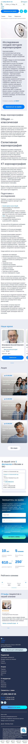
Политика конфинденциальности (9, 716)
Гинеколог (3, 671)
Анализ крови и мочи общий (10, 206)
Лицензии (3, 684)
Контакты (3, 683)
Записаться (12, 357)
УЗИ (3, 216)
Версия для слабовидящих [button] (15, 649)
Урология (3, 673)
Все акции (14, 448)
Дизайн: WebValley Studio (7, 723)
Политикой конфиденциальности (12, 528)
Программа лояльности (7, 657)
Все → (2, 675)
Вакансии (3, 686)
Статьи (3, 661)
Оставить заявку (14, 537)
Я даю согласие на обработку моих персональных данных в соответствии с (14, 527)
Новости (3, 663)
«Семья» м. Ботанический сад (10, 474)
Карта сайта (4, 714)
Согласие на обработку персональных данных (12, 718)
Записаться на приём (10, 11)
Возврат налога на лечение (8, 659)
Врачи (2, 681)
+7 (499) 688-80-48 (8, 481)
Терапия (3, 669)
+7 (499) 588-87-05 (6, 2)
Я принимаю (12, 531)
